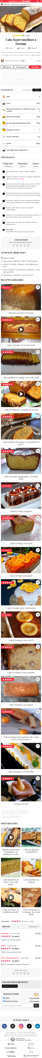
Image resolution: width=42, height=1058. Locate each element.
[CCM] (11, 1044)
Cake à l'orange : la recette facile (14, 270)
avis (28, 35)
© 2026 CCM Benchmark (31, 1035)
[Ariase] (11, 1056)
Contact (20, 1032)
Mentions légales (9, 1035)
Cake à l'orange (8, 258)
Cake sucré (15, 4)
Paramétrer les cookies (24, 1034)
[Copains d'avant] (11, 1052)
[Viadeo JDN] (31, 1052)
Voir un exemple (34, 998)
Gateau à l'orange (9, 264)
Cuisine (7, 998)
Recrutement (32, 1032)
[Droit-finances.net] (31, 1048)
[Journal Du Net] (31, 1044)
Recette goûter (22, 812)
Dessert (7, 4)
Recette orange (8, 812)
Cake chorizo (7, 275)
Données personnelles (11, 1034)
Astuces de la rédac (11, 1001)
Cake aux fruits (25, 4)
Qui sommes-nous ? (11, 1032)
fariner (22, 179)
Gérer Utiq (35, 1034)
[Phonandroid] (31, 1056)
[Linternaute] (11, 1048)
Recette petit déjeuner (11, 817)
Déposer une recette (10, 986)
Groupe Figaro (19, 1035)
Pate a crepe (7, 261)
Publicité (25, 1032)
